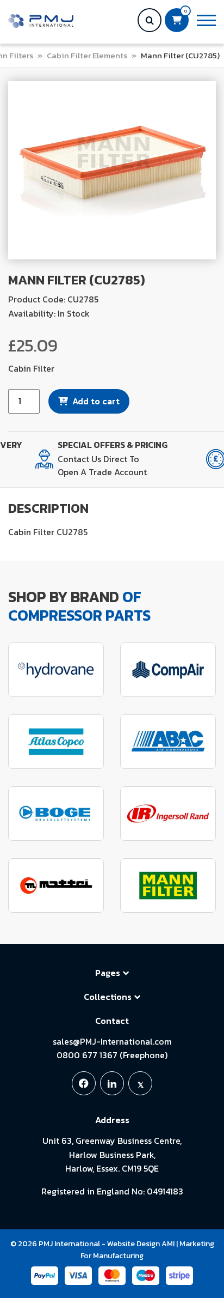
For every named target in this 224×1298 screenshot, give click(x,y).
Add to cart (96, 401)
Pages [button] (107, 972)
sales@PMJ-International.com (112, 1041)
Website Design (133, 1244)
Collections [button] (108, 996)
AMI (168, 1244)
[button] (206, 20)
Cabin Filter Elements (87, 55)
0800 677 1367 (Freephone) (112, 1055)
